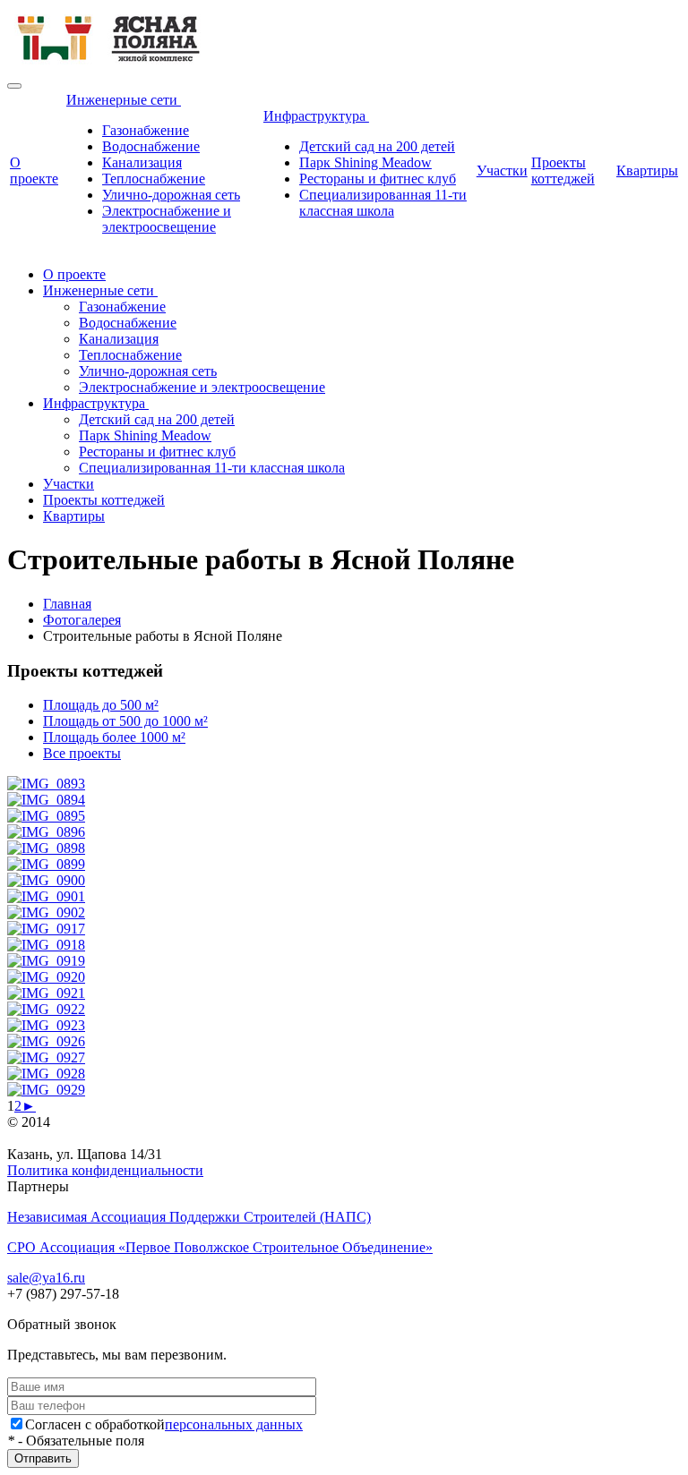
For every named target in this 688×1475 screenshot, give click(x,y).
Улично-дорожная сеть (171, 194)
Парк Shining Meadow (365, 162)
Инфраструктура (316, 116)
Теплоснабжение (153, 178)
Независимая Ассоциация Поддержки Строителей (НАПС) (189, 1216)
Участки (502, 170)
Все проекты (82, 753)
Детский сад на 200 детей (377, 146)
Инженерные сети (123, 99)
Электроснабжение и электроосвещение (166, 218)
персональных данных (234, 1424)
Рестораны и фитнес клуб (377, 178)
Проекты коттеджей (563, 170)
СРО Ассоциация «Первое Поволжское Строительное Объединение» (220, 1247)
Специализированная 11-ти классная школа (383, 202)
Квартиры (647, 170)
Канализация (142, 162)
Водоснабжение (151, 146)
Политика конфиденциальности (105, 1170)
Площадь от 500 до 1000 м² (125, 721)
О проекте (34, 170)
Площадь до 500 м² (101, 704)
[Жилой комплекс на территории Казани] (109, 64)
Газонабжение (145, 130)
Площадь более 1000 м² (114, 737)
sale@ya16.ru (46, 1277)
